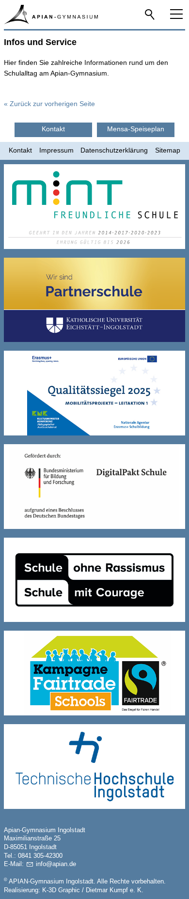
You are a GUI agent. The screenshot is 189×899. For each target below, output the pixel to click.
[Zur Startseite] (51, 14)
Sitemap (167, 150)
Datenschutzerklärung (114, 150)
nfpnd (55, 864)
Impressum (56, 150)
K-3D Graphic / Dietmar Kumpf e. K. (92, 890)
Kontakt (20, 150)
